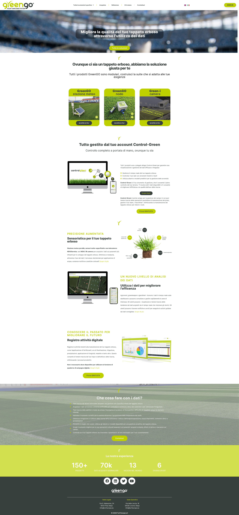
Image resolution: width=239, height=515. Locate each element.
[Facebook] (107, 481)
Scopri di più (104, 261)
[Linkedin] (115, 481)
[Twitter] (123, 481)
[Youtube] (131, 481)
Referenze (115, 5)
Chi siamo (128, 5)
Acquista (102, 5)
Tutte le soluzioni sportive (82, 5)
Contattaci (141, 5)
